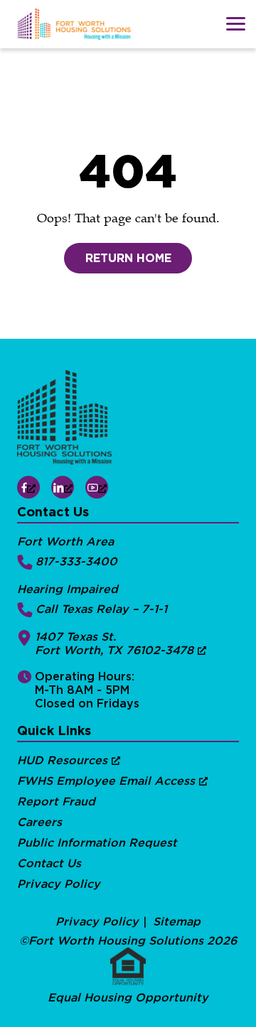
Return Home (128, 258)
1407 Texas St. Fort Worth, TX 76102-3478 (114, 643)
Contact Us (49, 863)
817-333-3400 (76, 561)
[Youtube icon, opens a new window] (96, 487)
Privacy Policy (58, 884)
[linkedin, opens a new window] (62, 487)
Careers (39, 822)
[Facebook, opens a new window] (28, 487)
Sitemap (177, 921)
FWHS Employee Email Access (106, 781)
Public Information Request (97, 842)
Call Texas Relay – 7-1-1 (101, 609)
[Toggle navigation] (235, 23)
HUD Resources (62, 760)
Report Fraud (56, 801)
